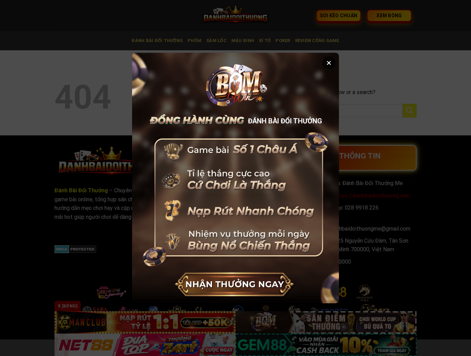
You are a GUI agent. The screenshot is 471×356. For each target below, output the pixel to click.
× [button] (329, 63)
